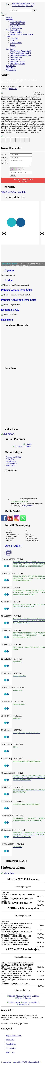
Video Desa (10, 465)
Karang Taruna (16, 43)
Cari (34, 10)
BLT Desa (7, 319)
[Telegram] (17, 140)
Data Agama (15, 59)
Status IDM (10, 68)
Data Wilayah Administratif (20, 51)
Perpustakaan (11, 66)
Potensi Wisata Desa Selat (16, 289)
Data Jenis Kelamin (17, 61)
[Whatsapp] (27, 140)
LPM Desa (14, 38)
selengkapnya (27, 501)
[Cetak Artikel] (22, 140)
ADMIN (4, 192)
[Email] (13, 140)
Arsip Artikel (12, 545)
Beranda (9, 17)
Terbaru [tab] (8, 551)
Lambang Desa (16, 28)
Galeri (8, 279)
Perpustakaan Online (13, 457)
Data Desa (9, 49)
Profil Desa (10, 20)
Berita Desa (13, 89)
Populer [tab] (8, 553)
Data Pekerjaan (16, 57)
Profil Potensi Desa (17, 24)
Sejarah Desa (15, 26)
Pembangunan (11, 70)
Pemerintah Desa (16, 32)
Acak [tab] (8, 555)
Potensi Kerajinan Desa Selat (18, 299)
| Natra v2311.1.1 (34, 1062)
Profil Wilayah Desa (17, 22)
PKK (12, 41)
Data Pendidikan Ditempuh (20, 55)
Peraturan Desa (11, 463)
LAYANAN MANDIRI (17, 192)
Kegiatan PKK (10, 309)
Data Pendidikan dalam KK (20, 53)
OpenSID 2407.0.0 (20, 1062)
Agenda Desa (11, 461)
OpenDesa (7, 1062)
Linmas (13, 47)
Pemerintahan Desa (13, 30)
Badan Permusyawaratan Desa (21, 34)
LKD (8, 36)
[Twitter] (8, 140)
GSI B (12, 45)
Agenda (8, 270)
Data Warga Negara (17, 64)
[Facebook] (3, 140)
